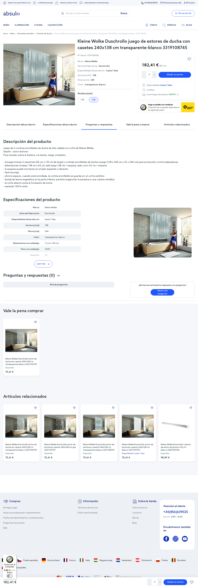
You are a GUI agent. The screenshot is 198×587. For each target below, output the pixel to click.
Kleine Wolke (51, 207)
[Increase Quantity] (160, 582)
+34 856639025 (151, 3)
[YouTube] (185, 539)
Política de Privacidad (87, 513)
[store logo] (11, 13)
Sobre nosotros (139, 508)
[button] (178, 95)
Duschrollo (104, 66)
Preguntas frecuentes (14, 523)
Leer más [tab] (41, 264)
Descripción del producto (21, 124)
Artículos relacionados (177, 124)
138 (93, 100)
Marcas (135, 518)
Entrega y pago (10, 508)
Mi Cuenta (190, 3)
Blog (134, 523)
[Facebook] (166, 539)
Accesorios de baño (26, 34)
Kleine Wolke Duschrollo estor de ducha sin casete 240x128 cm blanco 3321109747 (137, 447)
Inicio (5, 34)
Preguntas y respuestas (99, 124)
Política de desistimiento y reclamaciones (23, 518)
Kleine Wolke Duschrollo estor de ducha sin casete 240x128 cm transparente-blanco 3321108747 (99, 447)
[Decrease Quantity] (149, 582)
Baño (12, 34)
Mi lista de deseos (170, 3)
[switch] (10, 576)
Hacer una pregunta (162, 292)
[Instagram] (175, 539)
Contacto (137, 513)
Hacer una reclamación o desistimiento (21, 513)
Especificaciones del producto (60, 124)
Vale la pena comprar (138, 124)
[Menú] (14, 556)
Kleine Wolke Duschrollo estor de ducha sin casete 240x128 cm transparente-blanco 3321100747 (21, 361)
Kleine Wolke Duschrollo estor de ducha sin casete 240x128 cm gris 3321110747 (60, 447)
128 (82, 100)
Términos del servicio (88, 508)
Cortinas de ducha (44, 34)
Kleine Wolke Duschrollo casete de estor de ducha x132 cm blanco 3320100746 (176, 447)
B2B (5, 528)
